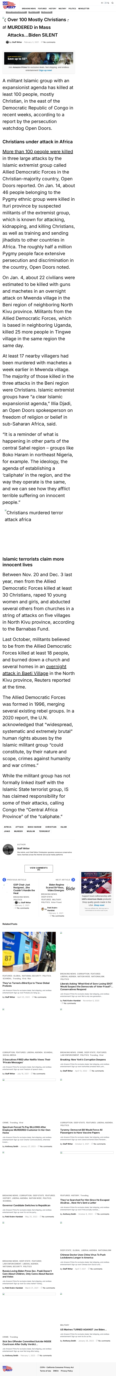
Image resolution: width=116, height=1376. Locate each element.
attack (20, 827)
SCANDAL (46, 12)
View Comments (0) (38, 869)
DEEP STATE (46, 897)
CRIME (80, 1052)
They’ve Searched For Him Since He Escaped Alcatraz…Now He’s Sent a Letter (84, 1201)
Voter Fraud (56, 902)
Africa (7, 827)
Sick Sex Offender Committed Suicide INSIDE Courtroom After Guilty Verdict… (26, 1343)
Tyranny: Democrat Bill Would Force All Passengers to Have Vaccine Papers (81, 1131)
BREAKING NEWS (21, 897)
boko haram (34, 827)
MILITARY (34, 12)
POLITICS (18, 900)
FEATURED (46, 899)
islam (63, 827)
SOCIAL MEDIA (9, 1055)
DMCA (56, 1371)
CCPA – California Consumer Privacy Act (57, 1367)
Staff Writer (23, 848)
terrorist (44, 831)
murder (18, 831)
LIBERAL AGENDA (68, 976)
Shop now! (99, 905)
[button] (105, 3)
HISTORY (7, 1198)
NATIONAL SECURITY (31, 976)
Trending (17, 978)
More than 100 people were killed (37, 151)
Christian (50, 827)
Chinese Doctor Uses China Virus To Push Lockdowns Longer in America (83, 1256)
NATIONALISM (97, 976)
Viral (24, 978)
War (29, 978)
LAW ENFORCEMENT (16, 12)
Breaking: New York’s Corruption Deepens (83, 1059)
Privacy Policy (67, 1371)
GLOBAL (17, 976)
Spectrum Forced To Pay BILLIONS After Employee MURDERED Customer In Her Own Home (26, 1130)
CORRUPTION (83, 974)
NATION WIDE (83, 976)
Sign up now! (45, 70)
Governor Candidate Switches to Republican (26, 1205)
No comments (49, 42)
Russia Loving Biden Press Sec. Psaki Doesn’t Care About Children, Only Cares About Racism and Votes (27, 1274)
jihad (7, 831)
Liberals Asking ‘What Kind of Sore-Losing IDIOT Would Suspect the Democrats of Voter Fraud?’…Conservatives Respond (86, 986)
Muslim (31, 831)
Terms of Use (45, 1371)
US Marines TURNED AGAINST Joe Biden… (83, 1329)
